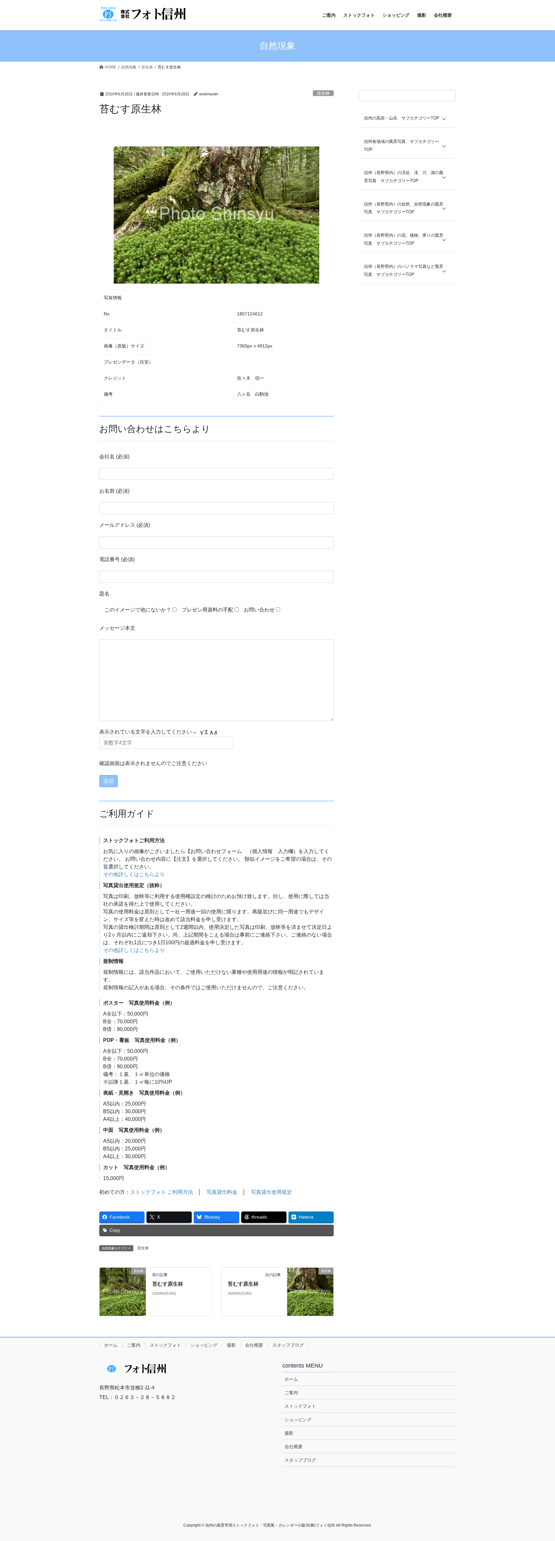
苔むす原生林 (167, 1284)
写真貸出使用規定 (271, 1192)
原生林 (323, 93)
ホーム (111, 1345)
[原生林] (123, 1291)
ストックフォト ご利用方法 (161, 1192)
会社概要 (254, 1345)
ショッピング (203, 1345)
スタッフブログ (288, 1345)
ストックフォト (165, 1345)
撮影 (231, 1345)
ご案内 (133, 1345)
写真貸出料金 (222, 1192)
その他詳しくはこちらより (134, 874)
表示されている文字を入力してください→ (148, 732)
